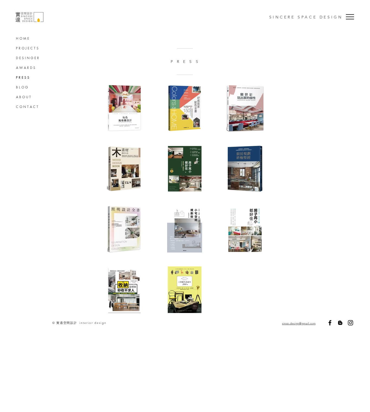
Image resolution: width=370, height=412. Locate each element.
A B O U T (23, 97)
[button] (350, 16)
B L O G (22, 87)
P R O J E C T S (27, 48)
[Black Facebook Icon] (329, 322)
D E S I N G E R (27, 58)
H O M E (22, 38)
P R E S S (22, 77)
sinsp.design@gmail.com (299, 323)
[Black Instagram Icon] (350, 322)
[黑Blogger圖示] (340, 322)
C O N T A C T (27, 106)
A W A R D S (25, 67)
